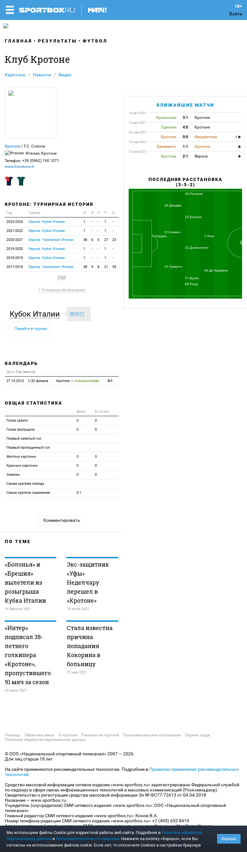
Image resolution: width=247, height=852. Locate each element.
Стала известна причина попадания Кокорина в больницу (90, 646)
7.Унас (209, 236)
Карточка (15, 74)
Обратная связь (39, 735)
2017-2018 (14, 267)
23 (114, 240)
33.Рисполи (194, 194)
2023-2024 (14, 222)
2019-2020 (14, 249)
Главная (18, 40)
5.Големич (172, 232)
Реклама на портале (100, 735)
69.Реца (191, 284)
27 (106, 240)
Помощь (13, 735)
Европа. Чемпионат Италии (51, 240)
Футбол (95, 40)
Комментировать (61, 520)
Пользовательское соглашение (152, 735)
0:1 (110, 381)
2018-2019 (14, 258)
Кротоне (12, 146)
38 (85, 240)
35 (114, 267)
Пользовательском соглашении (87, 838)
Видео (65, 74)
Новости (42, 74)
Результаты (57, 40)
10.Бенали (193, 217)
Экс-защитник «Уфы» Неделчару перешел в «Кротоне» (88, 582)
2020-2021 (14, 240)
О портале (68, 735)
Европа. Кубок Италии (47, 222)
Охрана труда (197, 735)
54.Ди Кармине (216, 270)
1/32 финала (27, 381)
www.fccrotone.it (19, 166)
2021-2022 (14, 231)
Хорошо (228, 838)
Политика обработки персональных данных (45, 740)
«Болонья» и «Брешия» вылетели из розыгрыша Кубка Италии (25, 582)
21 (106, 267)
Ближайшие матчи (185, 105)
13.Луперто (173, 266)
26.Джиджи (173, 205)
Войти (235, 13)
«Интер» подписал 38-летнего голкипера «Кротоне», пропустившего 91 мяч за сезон (28, 655)
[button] (36, 314)
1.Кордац (159, 236)
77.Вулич (192, 278)
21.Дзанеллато (197, 247)
